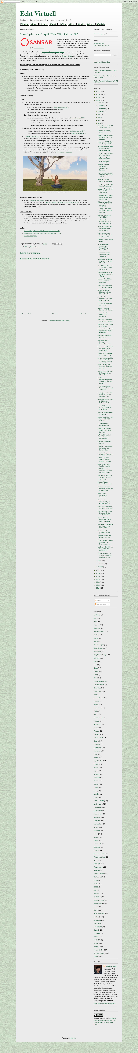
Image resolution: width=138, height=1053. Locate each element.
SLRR (96, 880)
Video (96, 943)
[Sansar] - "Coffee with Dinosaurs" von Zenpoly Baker (105, 448)
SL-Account (98, 877)
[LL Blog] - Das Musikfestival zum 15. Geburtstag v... (105, 221)
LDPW (96, 787)
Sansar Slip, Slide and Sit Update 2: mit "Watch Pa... (105, 373)
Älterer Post (84, 314)
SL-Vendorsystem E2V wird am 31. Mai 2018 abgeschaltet (105, 360)
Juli (99, 114)
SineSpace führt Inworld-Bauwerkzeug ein (104, 342)
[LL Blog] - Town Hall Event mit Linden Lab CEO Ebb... (104, 394)
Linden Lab (97, 804)
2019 (98, 97)
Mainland (97, 820)
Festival (96, 721)
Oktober (101, 106)
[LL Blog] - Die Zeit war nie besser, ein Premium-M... (105, 548)
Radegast (97, 864)
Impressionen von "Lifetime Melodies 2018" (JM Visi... (105, 235)
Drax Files (97, 688)
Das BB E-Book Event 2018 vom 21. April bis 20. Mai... (105, 267)
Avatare (96, 635)
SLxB (95, 883)
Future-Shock (98, 738)
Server (96, 907)
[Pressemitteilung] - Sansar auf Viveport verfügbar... (105, 388)
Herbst (96, 757)
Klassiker (97, 777)
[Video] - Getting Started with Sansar (105, 309)
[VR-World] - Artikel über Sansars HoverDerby (104, 436)
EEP (95, 694)
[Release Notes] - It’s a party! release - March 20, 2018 (42, 233)
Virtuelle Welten (99, 953)
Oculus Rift (97, 844)
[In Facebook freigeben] (59, 244)
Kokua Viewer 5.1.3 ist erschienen (105, 325)
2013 (98, 582)
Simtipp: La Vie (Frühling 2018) (104, 531)
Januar (100, 567)
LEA (95, 791)
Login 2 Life (98, 810)
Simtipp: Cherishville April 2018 (104, 336)
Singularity (97, 920)
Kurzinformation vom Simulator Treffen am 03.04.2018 (105, 513)
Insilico (96, 767)
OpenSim (97, 847)
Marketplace (98, 824)
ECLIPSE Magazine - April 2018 (105, 304)
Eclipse (96, 701)
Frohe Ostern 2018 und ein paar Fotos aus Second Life (105, 555)
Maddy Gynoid (111, 966)
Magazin (97, 817)
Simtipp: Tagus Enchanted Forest (104, 483)
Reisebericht (98, 867)
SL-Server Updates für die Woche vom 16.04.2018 (105, 348)
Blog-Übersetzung (100, 655)
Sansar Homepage (30, 236)
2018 (98, 100)
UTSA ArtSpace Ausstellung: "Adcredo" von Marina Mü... (103, 247)
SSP (95, 890)
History (96, 764)
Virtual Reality (98, 950)
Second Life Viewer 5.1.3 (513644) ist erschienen (104, 407)
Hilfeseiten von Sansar (36, 200)
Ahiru (95, 621)
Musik (96, 834)
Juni (99, 117)
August (100, 111)
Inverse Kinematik (32, 136)
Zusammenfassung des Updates (53, 52)
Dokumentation (99, 684)
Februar (101, 564)
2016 (98, 573)
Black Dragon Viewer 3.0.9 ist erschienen (105, 320)
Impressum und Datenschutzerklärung (101, 44)
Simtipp (96, 917)
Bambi (96, 638)
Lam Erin (97, 794)
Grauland (97, 744)
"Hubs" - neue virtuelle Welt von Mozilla (105, 154)
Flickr (95, 728)
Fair (95, 714)
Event (96, 704)
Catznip (96, 671)
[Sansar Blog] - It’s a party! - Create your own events (42, 231)
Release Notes (67, 56)
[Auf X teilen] (57, 244)
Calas (96, 668)
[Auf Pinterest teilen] (61, 244)
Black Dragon (98, 648)
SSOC (96, 887)
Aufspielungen (99, 631)
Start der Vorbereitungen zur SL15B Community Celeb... (105, 380)
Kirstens (96, 774)
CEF (95, 665)
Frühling (96, 734)
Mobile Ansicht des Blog (102, 62)
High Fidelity (98, 761)
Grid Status (97, 747)
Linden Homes (99, 801)
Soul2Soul (97, 923)
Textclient (97, 933)
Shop (95, 910)
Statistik (96, 930)
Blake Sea (97, 651)
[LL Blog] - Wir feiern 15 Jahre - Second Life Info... (105, 210)
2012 (98, 585)
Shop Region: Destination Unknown (102, 495)
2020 (98, 94)
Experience (97, 708)
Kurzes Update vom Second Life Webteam (104, 314)
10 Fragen (97, 615)
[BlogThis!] (55, 244)
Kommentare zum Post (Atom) (59, 320)
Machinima (97, 814)
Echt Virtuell (38, 13)
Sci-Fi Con (97, 897)
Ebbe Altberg (98, 698)
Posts (98, 600)
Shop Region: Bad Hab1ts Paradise (104, 465)
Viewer (96, 946)
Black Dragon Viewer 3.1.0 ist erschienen (105, 286)
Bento (96, 641)
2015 (98, 576)
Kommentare (101, 604)
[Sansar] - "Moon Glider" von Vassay (105, 180)
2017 (98, 570)
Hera (95, 754)
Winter (96, 956)
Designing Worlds (100, 681)
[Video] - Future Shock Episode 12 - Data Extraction (105, 330)
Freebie (96, 731)
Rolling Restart (99, 873)
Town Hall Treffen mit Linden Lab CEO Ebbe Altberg (105, 228)
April (99, 123)
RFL (95, 860)
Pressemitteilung (99, 857)
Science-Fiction (99, 900)
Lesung (96, 797)
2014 (98, 579)
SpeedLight (98, 927)
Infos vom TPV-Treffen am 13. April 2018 (105, 354)
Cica (95, 675)
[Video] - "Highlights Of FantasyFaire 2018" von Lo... (105, 137)
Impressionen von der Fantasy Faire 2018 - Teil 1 (105, 274)
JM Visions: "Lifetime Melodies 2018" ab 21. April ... (105, 261)
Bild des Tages (99, 645)
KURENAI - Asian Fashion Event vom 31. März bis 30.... (105, 470)
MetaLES (97, 830)
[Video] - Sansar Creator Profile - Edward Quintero (104, 459)
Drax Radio (97, 691)
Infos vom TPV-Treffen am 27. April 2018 (105, 143)
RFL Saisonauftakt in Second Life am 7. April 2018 (105, 477)
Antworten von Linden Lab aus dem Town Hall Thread (105, 197)
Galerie (96, 741)
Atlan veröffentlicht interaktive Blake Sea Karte (104, 254)
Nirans (96, 840)
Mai (99, 120)
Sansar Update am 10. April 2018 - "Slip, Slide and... (105, 419)
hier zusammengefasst (64, 152)
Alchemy (97, 625)
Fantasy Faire (98, 718)
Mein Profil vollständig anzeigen (104, 1003)
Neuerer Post (26, 314)
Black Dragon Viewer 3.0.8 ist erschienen (105, 507)
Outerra (96, 850)
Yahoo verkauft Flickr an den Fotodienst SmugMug (105, 204)
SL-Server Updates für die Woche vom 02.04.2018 (105, 526)
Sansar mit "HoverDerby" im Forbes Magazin (104, 501)
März (100, 561)
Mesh (96, 827)
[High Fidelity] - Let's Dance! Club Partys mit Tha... (105, 366)
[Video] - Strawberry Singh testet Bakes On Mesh (105, 430)
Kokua (96, 781)
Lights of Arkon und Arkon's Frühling (104, 536)
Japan (96, 771)
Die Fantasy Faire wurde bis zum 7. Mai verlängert (104, 160)
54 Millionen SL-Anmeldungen (103, 424)
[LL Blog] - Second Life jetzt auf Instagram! (105, 185)
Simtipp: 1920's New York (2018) (104, 216)
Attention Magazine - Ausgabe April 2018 (105, 454)
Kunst (96, 784)
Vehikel (96, 940)
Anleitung (97, 628)
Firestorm (97, 724)
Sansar (37, 247)
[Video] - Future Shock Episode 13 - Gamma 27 (105, 191)
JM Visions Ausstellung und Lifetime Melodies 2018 (105, 401)
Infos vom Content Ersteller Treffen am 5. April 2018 (105, 488)
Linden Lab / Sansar (39, 47)
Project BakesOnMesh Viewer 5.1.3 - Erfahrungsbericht (105, 542)
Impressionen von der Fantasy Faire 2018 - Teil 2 (105, 174)
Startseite (55, 314)
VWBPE (96, 937)
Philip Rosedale (99, 854)
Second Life (98, 903)
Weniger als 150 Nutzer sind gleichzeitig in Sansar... (103, 167)
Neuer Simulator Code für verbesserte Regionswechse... (105, 148)
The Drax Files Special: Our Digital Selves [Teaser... (105, 298)
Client (27, 247)
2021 (98, 91)
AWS (95, 618)
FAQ (95, 711)
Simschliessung (99, 913)
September (102, 109)
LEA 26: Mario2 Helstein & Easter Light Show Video (104, 519)
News (32, 247)
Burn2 (96, 661)
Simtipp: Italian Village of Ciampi (105, 413)
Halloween (97, 751)
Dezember (102, 103)
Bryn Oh (96, 658)
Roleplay (97, 870)
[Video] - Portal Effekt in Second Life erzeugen (105, 280)
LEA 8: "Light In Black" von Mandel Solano (105, 127)
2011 (98, 588)
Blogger (73, 1038)
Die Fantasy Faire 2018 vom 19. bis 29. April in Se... (104, 292)
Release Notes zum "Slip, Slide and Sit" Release (62, 202)
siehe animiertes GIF (61, 107)
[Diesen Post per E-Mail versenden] (53, 244)
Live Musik (97, 807)
